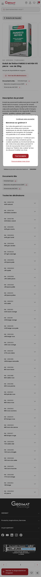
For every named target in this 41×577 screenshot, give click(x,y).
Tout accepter (20, 156)
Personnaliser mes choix (21, 161)
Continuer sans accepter (25, 119)
